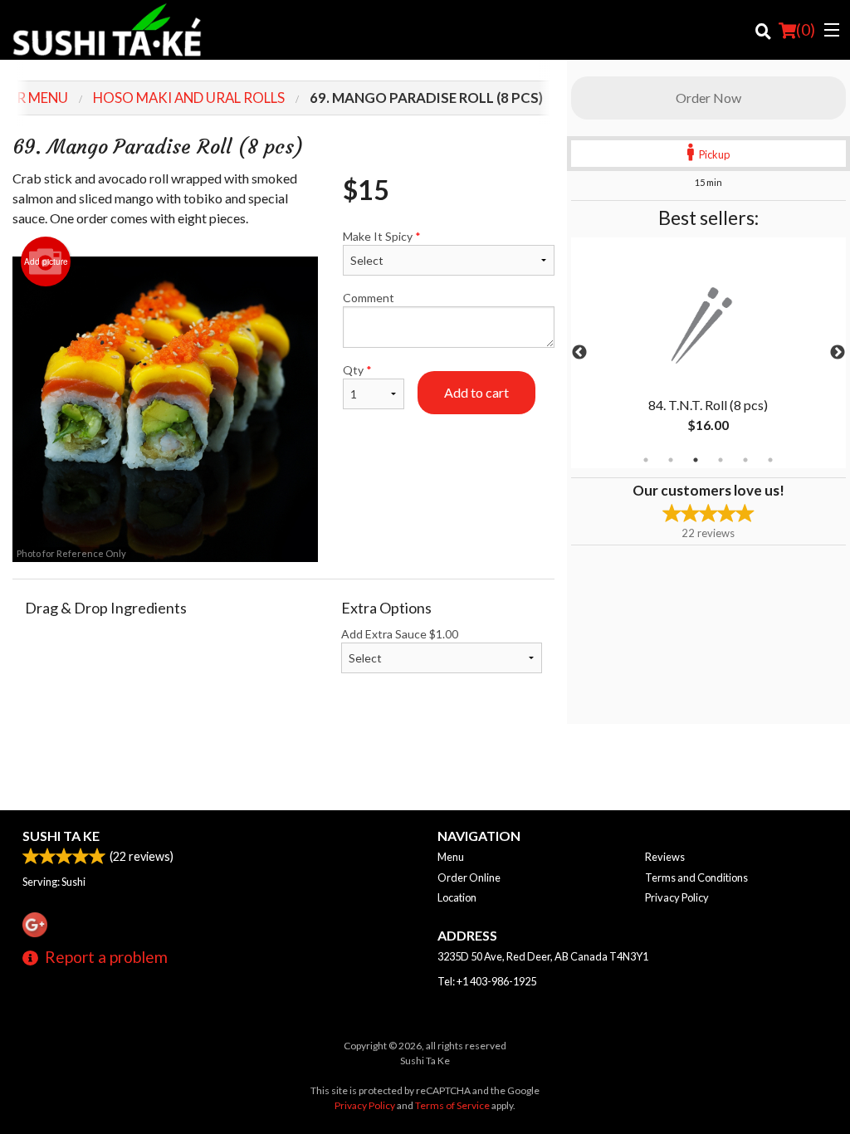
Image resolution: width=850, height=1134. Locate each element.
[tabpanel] (708, 353)
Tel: (486, 981)
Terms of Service (452, 1105)
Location (456, 897)
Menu (450, 856)
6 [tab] (770, 460)
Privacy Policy (677, 897)
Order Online (469, 877)
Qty (357, 370)
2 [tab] (670, 460)
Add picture (46, 261)
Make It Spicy (382, 236)
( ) (805, 29)
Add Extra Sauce (399, 634)
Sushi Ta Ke (61, 835)
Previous (579, 353)
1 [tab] (646, 460)
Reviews (665, 856)
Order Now (708, 97)
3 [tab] (695, 460)
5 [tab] (745, 460)
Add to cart (476, 392)
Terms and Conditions (696, 877)
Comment (368, 298)
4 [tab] (720, 460)
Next (837, 353)
